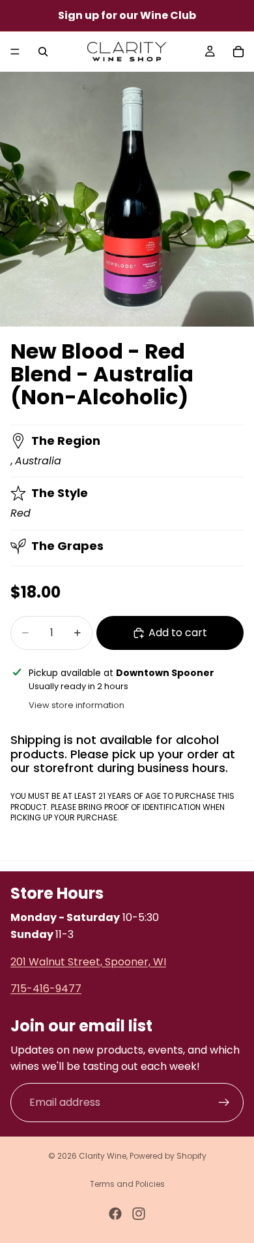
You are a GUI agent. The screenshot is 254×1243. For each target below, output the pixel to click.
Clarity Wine (102, 1155)
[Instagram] (139, 1213)
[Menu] (15, 52)
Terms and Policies (127, 1183)
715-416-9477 (45, 988)
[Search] (43, 51)
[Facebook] (115, 1213)
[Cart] (238, 51)
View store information (76, 705)
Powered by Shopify (168, 1155)
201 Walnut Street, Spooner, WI (88, 961)
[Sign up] (224, 1102)
